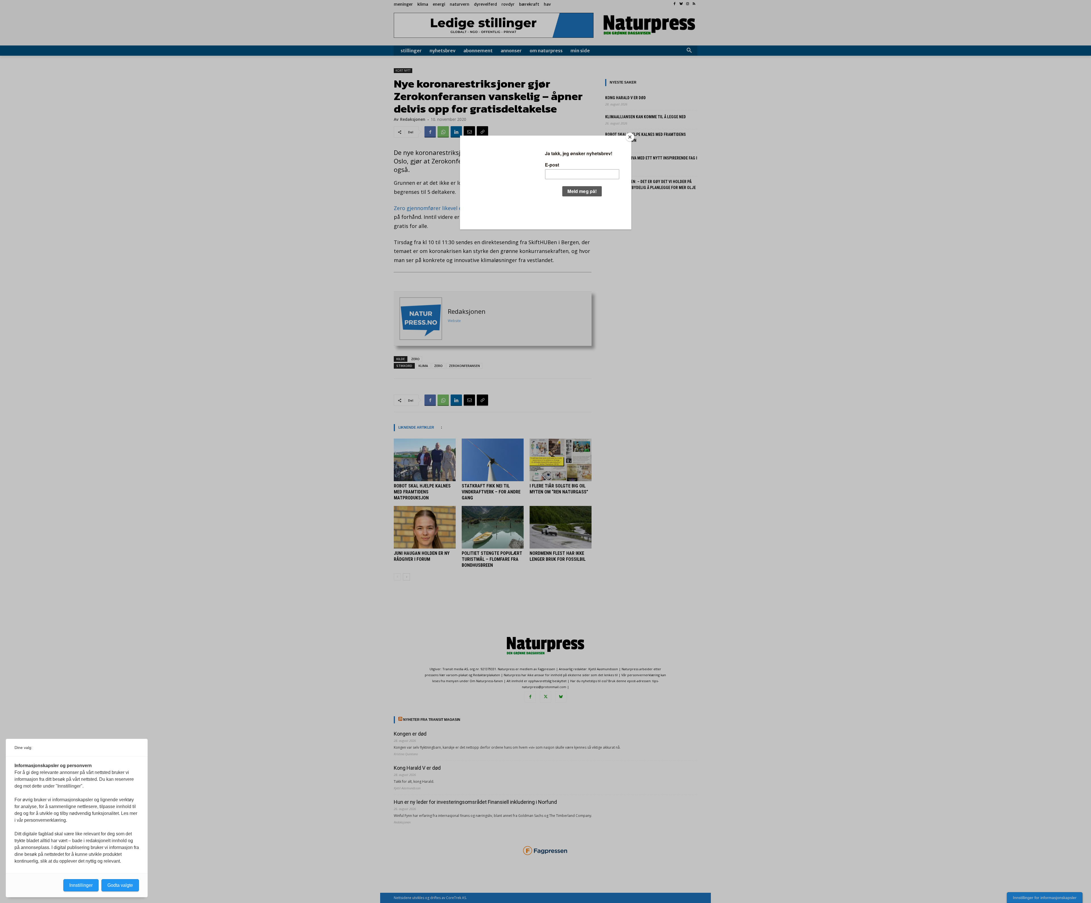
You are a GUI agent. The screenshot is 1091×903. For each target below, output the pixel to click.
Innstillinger (81, 885)
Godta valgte (120, 885)
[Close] (630, 137)
